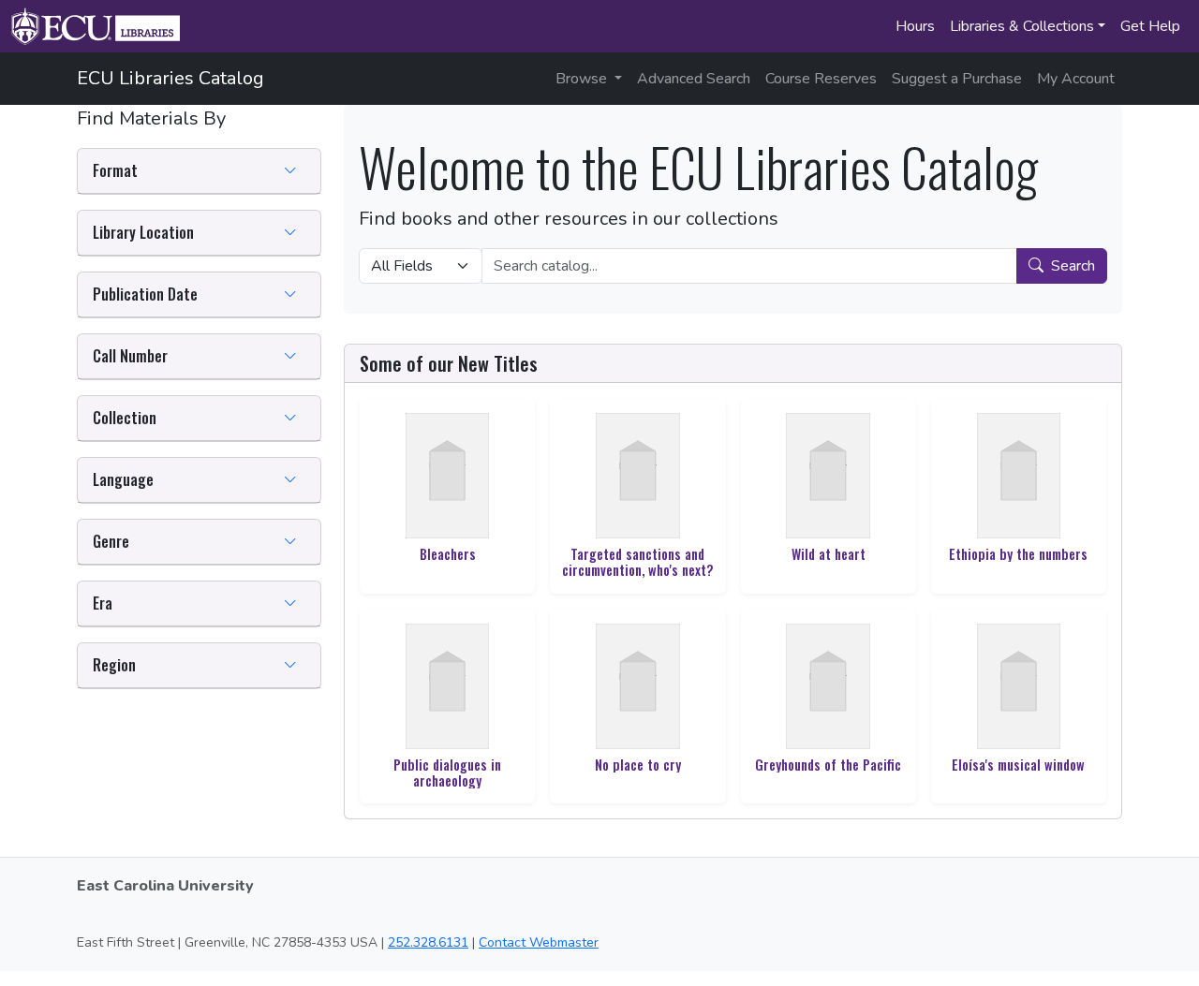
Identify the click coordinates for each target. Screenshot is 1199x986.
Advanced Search (693, 78)
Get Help (1150, 26)
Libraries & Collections (1022, 26)
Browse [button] (583, 78)
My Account (1076, 78)
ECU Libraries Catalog (170, 78)
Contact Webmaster (539, 942)
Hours (915, 26)
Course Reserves (821, 78)
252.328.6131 (428, 942)
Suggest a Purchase (957, 78)
